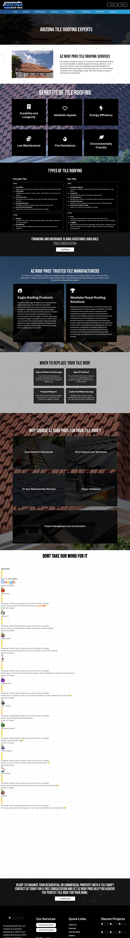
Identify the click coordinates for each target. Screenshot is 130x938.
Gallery (72, 936)
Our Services (69, 11)
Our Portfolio (86, 11)
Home (15, 11)
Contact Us (112, 11)
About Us (26, 11)
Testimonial (100, 11)
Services (72, 928)
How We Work (74, 932)
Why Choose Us (40, 11)
